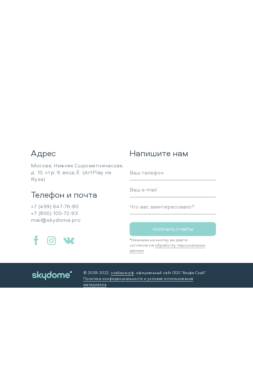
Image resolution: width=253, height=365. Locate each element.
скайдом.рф (122, 272)
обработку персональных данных (167, 247)
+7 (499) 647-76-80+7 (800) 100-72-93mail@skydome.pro (56, 213)
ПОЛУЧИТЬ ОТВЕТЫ (173, 229)
